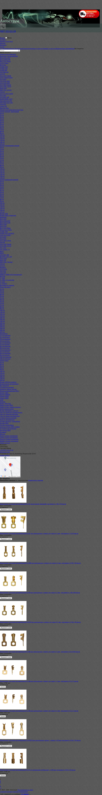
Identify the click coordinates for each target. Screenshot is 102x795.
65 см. (2, 301)
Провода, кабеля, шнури (8, 389)
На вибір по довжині (7, 285)
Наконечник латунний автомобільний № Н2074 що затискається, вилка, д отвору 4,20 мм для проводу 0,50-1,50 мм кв (40, 740)
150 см (2, 144)
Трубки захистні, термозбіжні (10, 421)
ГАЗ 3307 (3, 95)
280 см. (2, 325)
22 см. (2, 289)
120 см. (2, 312)
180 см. (2, 317)
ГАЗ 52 (2, 92)
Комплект (3, 217)
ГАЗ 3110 (3, 239)
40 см (2, 120)
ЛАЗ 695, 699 (4, 97)
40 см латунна (5, 348)
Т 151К (2, 282)
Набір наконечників (7, 409)
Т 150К (2, 278)
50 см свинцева (5, 350)
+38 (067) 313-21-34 (6, 450)
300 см (2, 380)
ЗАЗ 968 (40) (4, 72)
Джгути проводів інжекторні (10, 416)
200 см (2, 377)
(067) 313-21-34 (8, 31)
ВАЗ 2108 (3, 224)
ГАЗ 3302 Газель (5, 85)
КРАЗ (2, 253)
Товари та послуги (6, 41)
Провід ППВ (4, 396)
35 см (2, 119)
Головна (3, 39)
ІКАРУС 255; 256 (6, 257)
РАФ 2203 (3, 88)
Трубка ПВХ (4, 423)
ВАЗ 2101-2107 (5, 58)
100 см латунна (5, 359)
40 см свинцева (5, 346)
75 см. (2, 305)
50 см (2, 124)
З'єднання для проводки (8, 428)
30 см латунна (5, 341)
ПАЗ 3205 (3, 258)
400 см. (2, 330)
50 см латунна (5, 351)
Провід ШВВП (5, 394)
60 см (2, 128)
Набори (2, 402)
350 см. (2, 328)
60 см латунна (5, 355)
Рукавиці (3, 432)
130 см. (2, 314)
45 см (2, 122)
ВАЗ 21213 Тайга (6, 230)
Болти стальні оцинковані (9, 436)
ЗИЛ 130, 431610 (5, 90)
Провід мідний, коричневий (9, 111)
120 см (2, 138)
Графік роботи (5, 455)
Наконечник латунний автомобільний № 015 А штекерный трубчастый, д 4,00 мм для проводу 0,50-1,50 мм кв (37, 770)
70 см (2, 129)
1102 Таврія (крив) (6, 77)
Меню (9, 38)
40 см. (2, 294)
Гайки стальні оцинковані (9, 437)
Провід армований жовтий (9, 179)
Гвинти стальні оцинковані (9, 439)
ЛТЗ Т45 (3, 271)
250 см (2, 378)
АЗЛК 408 (3, 70)
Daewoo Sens (4, 108)
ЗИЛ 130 (3, 260)
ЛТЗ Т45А (3, 269)
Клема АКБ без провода (8, 382)
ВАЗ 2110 (3, 226)
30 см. (2, 291)
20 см (2, 113)
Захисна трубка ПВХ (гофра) (10, 427)
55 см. (2, 298)
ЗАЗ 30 (2, 74)
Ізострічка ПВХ (5, 430)
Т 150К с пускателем (7, 280)
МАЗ (1, 251)
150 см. (2, 316)
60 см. (2, 299)
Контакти (3, 45)
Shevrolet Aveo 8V (6, 101)
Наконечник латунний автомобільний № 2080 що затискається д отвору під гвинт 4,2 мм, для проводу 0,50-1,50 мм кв (40, 563)
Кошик (2, 38)
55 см (2, 126)
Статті (2, 47)
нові (41, 480)
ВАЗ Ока (3, 65)
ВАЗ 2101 (3, 219)
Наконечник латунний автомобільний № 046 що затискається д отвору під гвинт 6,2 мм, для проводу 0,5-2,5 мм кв (39, 711)
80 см (2, 131)
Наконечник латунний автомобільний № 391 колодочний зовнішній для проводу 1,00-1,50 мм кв (33, 504)
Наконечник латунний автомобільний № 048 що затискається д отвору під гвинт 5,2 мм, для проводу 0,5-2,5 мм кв (39, 681)
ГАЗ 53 (2, 265)
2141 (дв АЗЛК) (5, 235)
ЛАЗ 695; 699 (4, 255)
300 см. (2, 326)
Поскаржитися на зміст (25, 790)
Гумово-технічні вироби (8, 418)
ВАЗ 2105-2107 (5, 221)
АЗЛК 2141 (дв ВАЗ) (7, 233)
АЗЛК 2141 (4, 68)
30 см (2, 117)
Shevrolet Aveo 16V (6, 102)
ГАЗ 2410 (3, 79)
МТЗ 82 (2, 276)
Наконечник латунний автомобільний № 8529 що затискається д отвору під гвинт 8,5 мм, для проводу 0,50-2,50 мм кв (40, 622)
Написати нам (5, 452)
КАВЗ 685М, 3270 (6, 99)
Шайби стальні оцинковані (9, 441)
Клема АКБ (4, 214)
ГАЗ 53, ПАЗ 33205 (6, 94)
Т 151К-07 (3, 283)
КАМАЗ (3, 267)
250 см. (2, 323)
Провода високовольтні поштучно (11, 110)
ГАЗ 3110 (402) (5, 81)
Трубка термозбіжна (7, 425)
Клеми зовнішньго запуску (9, 411)
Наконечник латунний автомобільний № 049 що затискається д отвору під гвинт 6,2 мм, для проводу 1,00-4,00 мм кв (40, 592)
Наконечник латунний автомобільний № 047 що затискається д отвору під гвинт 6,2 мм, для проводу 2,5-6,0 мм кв (39, 533)
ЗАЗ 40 (2, 242)
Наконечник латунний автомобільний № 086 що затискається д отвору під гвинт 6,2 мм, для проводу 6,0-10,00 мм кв (40, 652)
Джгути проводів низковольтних (11, 412)
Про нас (2, 43)
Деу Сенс (3, 248)
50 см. (2, 296)
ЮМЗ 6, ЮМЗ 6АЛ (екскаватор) (11, 274)
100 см (2, 135)
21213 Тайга (4, 63)
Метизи (2, 434)
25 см (2, 115)
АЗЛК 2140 (4, 67)
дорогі (35, 480)
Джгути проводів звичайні (9, 414)
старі (38, 480)
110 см (2, 137)
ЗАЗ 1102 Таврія (5, 76)
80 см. (2, 307)
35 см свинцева (5, 342)
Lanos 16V (3, 106)
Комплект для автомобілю (9, 56)
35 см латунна (5, 344)
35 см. (2, 292)
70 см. (2, 303)
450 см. (2, 332)
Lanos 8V (3, 104)
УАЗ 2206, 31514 (5, 86)
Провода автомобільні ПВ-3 (9, 391)
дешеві (30, 480)
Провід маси (4, 360)
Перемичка (4, 334)
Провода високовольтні (8, 54)
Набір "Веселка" (5, 403)
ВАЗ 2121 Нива (5, 61)
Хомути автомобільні (7, 419)
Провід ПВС (4, 393)
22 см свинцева (5, 335)
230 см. (2, 321)
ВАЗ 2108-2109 (5, 59)
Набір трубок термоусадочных (10, 407)
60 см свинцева (5, 353)
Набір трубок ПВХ (6, 405)
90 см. (2, 308)
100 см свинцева (5, 357)
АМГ (1, 400)
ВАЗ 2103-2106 (5, 222)
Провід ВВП (4, 398)
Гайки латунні (5, 443)
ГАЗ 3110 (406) (5, 83)
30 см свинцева (5, 339)
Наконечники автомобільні (9, 384)
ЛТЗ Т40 (3, 273)
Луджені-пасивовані (7, 387)
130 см (2, 140)
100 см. (2, 310)
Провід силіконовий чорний (9, 145)
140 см (2, 142)
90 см (2, 133)
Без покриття (4, 385)
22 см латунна (5, 337)
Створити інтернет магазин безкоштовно (14, 792)
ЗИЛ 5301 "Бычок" (6, 262)
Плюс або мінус (5, 287)
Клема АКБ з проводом (8, 215)
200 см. (2, 319)
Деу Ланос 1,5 (5, 249)
